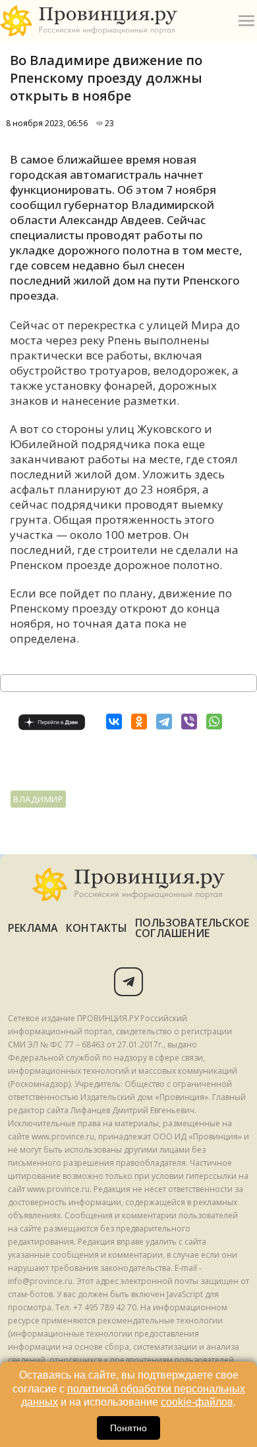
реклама (33, 928)
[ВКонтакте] (114, 721)
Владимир (38, 799)
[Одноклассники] (139, 721)
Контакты (96, 928)
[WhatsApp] (214, 721)
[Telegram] (164, 721)
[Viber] (189, 721)
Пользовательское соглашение (192, 927)
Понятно (128, 1428)
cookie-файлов (197, 1402)
